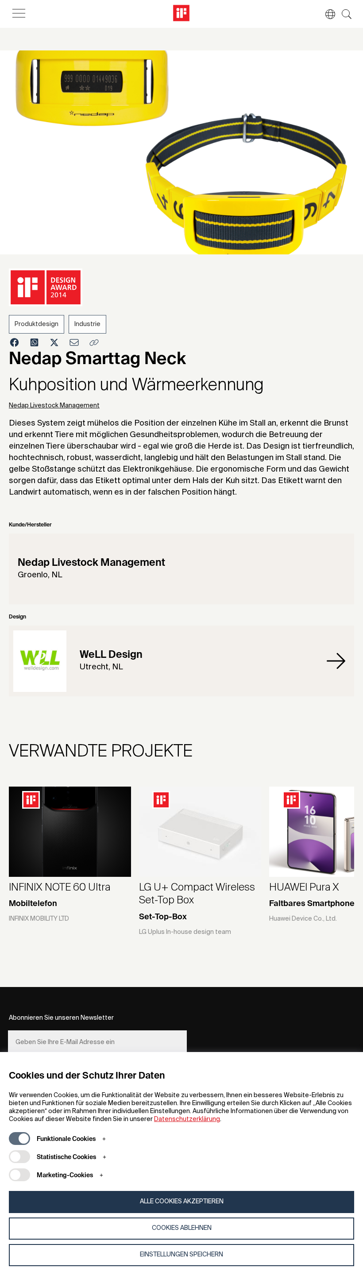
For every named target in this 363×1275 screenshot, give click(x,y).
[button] (326, 14)
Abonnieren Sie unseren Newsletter (61, 1018)
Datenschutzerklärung (187, 1119)
